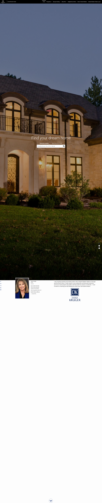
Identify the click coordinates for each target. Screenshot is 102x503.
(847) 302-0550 (36, 285)
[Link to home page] (3, 2)
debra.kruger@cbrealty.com (36, 290)
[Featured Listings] (99, 246)
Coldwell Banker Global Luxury (94, 1)
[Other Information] (99, 248)
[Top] (99, 243)
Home (44, 1)
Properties (49, 2)
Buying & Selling (57, 2)
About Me (64, 2)
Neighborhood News (72, 1)
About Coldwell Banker (82, 1)
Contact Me (34, 293)
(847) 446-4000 (36, 287)
